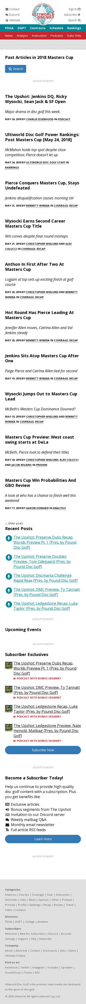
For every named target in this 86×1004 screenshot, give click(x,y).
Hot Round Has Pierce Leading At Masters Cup (39, 315)
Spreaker (67, 967)
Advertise (21, 950)
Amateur (43, 921)
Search (73, 20)
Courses (24, 894)
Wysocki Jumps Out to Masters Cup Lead (41, 396)
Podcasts (56, 36)
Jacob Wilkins (21, 465)
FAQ (33, 938)
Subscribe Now (43, 750)
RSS (37, 972)
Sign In (73, 9)
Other (55, 899)
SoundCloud (13, 972)
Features (10, 894)
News (9, 36)
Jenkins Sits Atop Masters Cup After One (42, 358)
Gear (50, 894)
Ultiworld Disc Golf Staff (45, 162)
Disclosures (50, 950)
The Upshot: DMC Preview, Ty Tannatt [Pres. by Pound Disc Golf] (47, 592)
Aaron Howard (37, 508)
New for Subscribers (32, 933)
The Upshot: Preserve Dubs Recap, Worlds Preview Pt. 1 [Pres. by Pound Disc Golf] (45, 542)
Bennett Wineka (38, 205)
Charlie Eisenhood (39, 119)
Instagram (38, 967)
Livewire (20, 910)
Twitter (24, 967)
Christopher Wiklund (42, 243)
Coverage (61, 205)
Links (23, 899)
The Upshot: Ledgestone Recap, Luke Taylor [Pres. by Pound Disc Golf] (46, 606)
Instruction (39, 36)
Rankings (74, 28)
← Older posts (14, 523)
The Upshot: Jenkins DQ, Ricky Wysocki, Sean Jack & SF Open (36, 99)
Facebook (11, 967)
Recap (73, 205)
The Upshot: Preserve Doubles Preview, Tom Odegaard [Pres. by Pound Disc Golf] (42, 561)
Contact (13, 9)
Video (8, 910)
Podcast (64, 119)
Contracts (37, 28)
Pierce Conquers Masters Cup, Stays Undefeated (42, 185)
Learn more (43, 839)
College (30, 921)
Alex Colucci (69, 459)
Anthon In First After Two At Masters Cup (34, 266)
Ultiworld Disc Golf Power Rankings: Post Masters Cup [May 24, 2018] (42, 137)
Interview (11, 899)
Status (72, 950)
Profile (22, 904)
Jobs (62, 950)
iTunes (28, 972)
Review (58, 904)
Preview (41, 465)
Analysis (22, 36)
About (9, 950)
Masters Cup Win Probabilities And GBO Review (40, 482)
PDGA (9, 28)
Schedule (56, 28)
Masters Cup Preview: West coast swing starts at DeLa (39, 439)
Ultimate (14, 20)
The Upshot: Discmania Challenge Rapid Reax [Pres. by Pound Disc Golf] (46, 578)
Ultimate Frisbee (15, 955)
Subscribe (71, 15)
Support (23, 938)
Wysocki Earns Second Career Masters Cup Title (35, 223)
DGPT (22, 28)
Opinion (44, 899)
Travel (70, 904)
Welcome (11, 933)
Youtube (52, 967)
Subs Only (74, 36)
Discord (13, 15)
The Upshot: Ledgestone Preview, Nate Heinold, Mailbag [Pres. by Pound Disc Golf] (47, 730)
